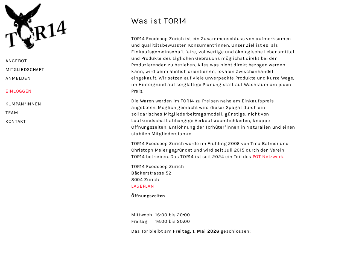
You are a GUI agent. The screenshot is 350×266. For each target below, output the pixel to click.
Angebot (16, 60)
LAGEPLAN (142, 186)
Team (11, 112)
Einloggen (18, 91)
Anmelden (18, 78)
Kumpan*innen (23, 104)
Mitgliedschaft (24, 69)
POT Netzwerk (268, 156)
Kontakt (15, 121)
